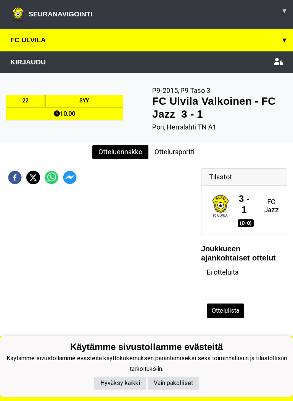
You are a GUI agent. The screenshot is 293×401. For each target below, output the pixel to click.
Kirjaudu (28, 62)
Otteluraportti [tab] (175, 152)
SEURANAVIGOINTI (157, 12)
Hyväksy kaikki (120, 383)
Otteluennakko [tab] (120, 152)
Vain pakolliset (173, 383)
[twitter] (33, 177)
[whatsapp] (51, 177)
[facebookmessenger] (70, 177)
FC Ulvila (148, 40)
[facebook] (15, 177)
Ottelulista (225, 310)
